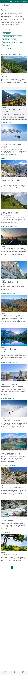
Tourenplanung (6, 45)
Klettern (19, 36)
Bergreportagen (6, 33)
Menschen (13, 39)
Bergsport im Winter (17, 42)
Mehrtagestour (6, 42)
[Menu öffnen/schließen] (26, 5)
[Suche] (22, 5)
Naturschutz (6, 39)
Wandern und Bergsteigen (9, 36)
